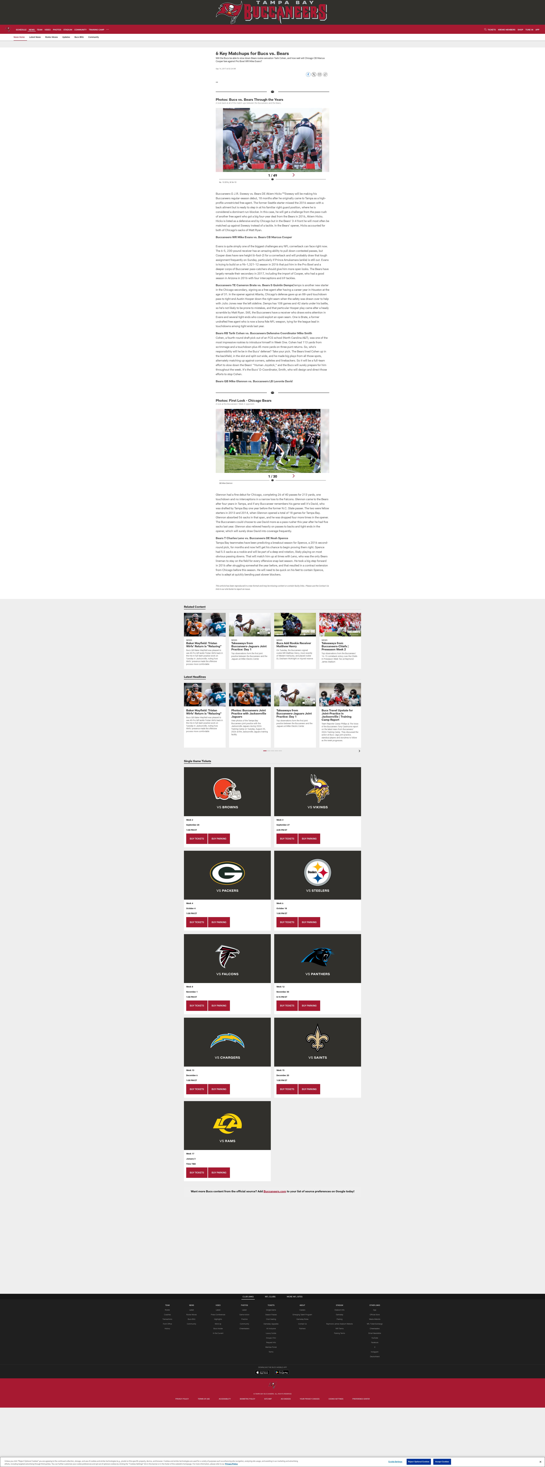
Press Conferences (218, 1315)
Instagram (375, 1352)
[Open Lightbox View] (272, 147)
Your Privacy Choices (309, 1399)
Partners (302, 1328)
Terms (271, 1352)
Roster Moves (191, 1315)
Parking (339, 1319)
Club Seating (271, 1319)
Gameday (339, 1315)
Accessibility (225, 1399)
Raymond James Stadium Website (339, 1324)
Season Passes (271, 1315)
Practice (244, 1319)
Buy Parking (219, 838)
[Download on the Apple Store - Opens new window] (262, 1372)
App (374, 1310)
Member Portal (271, 1347)
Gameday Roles (302, 1319)
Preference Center (361, 1399)
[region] (272, 1462)
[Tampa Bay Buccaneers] (272, 1385)
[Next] (293, 175)
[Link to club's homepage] (8, 29)
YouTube (374, 1338)
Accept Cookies (442, 1461)
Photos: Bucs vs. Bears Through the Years (249, 99)
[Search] (485, 29)
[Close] (540, 1462)
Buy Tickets (197, 838)
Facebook (374, 1342)
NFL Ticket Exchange (374, 1324)
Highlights (218, 1319)
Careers (302, 1310)
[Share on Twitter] (314, 76)
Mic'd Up (218, 1324)
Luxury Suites (271, 1333)
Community (191, 1324)
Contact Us (302, 1324)
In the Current (218, 1333)
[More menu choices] (107, 29)
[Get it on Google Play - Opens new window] (282, 1373)
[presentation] (360, 751)
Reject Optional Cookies (418, 1461)
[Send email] (319, 76)
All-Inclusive (271, 1328)
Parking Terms (339, 1333)
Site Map (268, 1399)
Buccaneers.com (275, 1191)
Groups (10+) (271, 1338)
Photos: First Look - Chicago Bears (244, 400)
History (167, 1328)
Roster (167, 1310)
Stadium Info (339, 1310)
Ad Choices (286, 1399)
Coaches (167, 1315)
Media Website (374, 1319)
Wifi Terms (340, 1328)
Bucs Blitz (191, 1319)
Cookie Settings (336, 1399)
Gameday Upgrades (271, 1324)
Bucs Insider (218, 1328)
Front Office (167, 1324)
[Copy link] (325, 74)
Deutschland (375, 1356)
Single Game (271, 1310)
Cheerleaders (244, 1328)
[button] (265, 751)
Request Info (271, 1342)
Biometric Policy (247, 1399)
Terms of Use (204, 1399)
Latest (191, 1310)
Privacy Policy (182, 1399)
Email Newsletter (374, 1333)
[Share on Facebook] (308, 76)
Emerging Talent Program (302, 1315)
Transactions (167, 1319)
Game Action (244, 1315)
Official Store (375, 1315)
